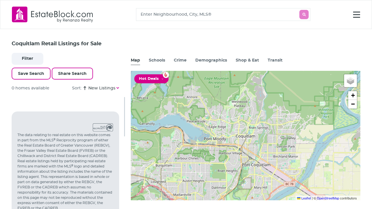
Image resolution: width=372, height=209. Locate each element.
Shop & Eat (247, 60)
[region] (68, 153)
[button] (350, 80)
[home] (52, 14)
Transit (275, 60)
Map (135, 60)
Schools (157, 60)
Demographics (211, 60)
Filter (27, 59)
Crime (180, 60)
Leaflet (306, 198)
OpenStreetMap (328, 198)
